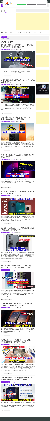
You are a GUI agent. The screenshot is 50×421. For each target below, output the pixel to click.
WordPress (7, 419)
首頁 (2, 32)
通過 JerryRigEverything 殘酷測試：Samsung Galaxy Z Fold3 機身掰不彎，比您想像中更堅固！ (16, 341)
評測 (6, 32)
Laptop (10, 32)
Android (19, 32)
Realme (9, 187)
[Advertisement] (32, 21)
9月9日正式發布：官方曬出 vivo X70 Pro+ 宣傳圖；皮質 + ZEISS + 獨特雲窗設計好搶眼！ (17, 304)
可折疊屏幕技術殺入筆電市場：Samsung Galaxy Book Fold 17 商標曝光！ (18, 81)
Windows (25, 32)
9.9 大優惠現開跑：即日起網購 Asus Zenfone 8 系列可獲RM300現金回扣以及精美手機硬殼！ (17, 378)
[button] (21, 4)
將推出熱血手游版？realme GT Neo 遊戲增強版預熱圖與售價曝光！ (18, 156)
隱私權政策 (42, 32)
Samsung (9, 113)
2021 (6, 38)
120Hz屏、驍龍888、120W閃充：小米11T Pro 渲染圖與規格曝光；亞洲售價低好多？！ (17, 46)
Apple (2, 1)
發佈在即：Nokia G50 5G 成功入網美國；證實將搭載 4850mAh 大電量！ (17, 192)
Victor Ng (13, 49)
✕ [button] (45, 1)
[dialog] (25, 3)
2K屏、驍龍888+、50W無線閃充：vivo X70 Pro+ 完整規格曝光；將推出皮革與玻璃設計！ (17, 118)
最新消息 (8, 49)
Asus (9, 410)
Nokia (9, 223)
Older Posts (3, 413)
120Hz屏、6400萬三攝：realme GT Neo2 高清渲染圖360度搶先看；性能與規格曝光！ (17, 229)
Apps (30, 32)
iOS (14, 32)
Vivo (9, 150)
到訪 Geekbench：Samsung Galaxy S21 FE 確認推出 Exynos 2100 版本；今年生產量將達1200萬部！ (16, 266)
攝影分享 (35, 32)
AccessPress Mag (16, 419)
